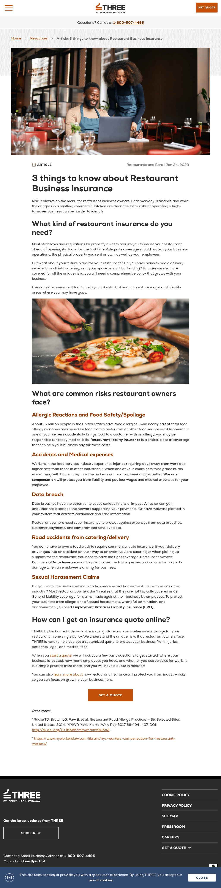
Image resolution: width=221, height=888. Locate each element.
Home (16, 38)
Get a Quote (111, 695)
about (77, 674)
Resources (38, 38)
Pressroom (173, 826)
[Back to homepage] (110, 8)
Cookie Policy (176, 794)
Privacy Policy (177, 805)
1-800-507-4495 (128, 22)
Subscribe (31, 833)
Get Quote (207, 7)
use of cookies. (101, 879)
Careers (170, 837)
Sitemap (170, 815)
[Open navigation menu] (8, 8)
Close (202, 877)
